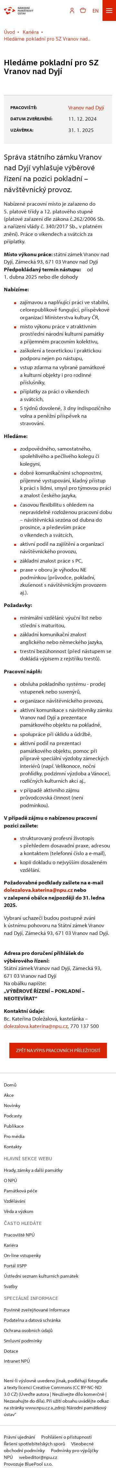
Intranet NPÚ (17, 1361)
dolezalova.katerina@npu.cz (38, 889)
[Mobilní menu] (109, 10)
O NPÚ (10, 1180)
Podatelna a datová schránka (32, 1320)
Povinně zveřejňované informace (37, 1310)
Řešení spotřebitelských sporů (35, 1444)
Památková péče (20, 1191)
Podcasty (13, 1116)
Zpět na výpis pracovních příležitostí (58, 1050)
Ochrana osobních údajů (28, 1330)
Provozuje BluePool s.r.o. (28, 1464)
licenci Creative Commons (45, 1387)
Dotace (11, 1351)
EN (95, 10)
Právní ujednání (20, 1437)
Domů (10, 1085)
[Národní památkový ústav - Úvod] (19, 10)
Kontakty (13, 1147)
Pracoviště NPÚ (19, 1235)
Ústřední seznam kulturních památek (41, 1276)
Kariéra (11, 1245)
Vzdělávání (14, 1201)
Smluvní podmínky (23, 1341)
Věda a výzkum (19, 1211)
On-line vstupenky (22, 1255)
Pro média (14, 1136)
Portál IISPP (15, 1266)
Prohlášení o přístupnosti (66, 1437)
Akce (9, 1095)
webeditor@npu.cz (38, 1457)
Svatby (10, 1286)
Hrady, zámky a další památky (33, 1170)
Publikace (14, 1126)
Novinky (12, 1105)
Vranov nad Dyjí (86, 107)
